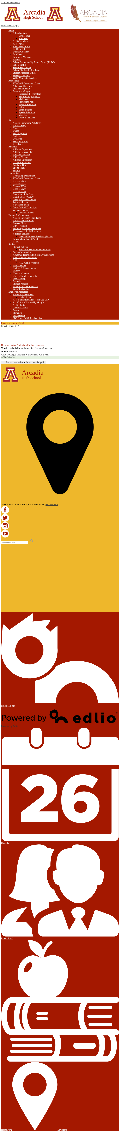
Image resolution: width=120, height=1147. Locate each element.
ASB (15, 260)
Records (16, 59)
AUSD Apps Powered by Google (28, 302)
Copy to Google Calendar (13, 354)
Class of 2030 (19, 191)
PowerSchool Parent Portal (25, 239)
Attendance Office (21, 46)
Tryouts (16, 170)
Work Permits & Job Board (25, 286)
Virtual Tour (24, 36)
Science (22, 107)
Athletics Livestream (22, 160)
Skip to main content (10, 2)
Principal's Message (22, 57)
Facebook (3, 329)
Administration (20, 33)
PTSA (16, 241)
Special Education (27, 112)
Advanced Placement (22, 86)
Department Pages (21, 91)
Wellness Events (26, 212)
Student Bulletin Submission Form (34, 249)
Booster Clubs (19, 223)
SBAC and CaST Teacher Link (27, 318)
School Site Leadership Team (26, 70)
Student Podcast (20, 284)
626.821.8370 (52, 504)
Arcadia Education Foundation (27, 218)
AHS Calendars (20, 41)
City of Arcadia (20, 226)
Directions (62, 1130)
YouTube (3, 342)
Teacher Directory (21, 75)
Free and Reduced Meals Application (36, 236)
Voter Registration (21, 289)
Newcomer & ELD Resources (27, 231)
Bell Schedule (19, 49)
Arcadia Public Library (23, 220)
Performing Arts (26, 102)
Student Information (22, 252)
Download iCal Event (38, 354)
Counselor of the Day (23, 194)
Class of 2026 (19, 181)
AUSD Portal (19, 305)
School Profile (19, 65)
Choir (15, 128)
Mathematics (24, 99)
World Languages (27, 117)
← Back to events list (13, 362)
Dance (16, 131)
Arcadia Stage (19, 125)
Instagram (3, 338)
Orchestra (17, 138)
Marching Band (20, 133)
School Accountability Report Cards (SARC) (34, 62)
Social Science (25, 109)
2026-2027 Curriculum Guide (26, 83)
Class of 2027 (19, 183)
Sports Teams (19, 168)
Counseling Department (24, 175)
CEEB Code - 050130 (23, 197)
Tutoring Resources (22, 202)
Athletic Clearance (21, 157)
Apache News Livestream (25, 257)
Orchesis (17, 136)
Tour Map (23, 38)
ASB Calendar (8, 357)
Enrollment (18, 54)
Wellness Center (20, 210)
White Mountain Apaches (24, 78)
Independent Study (21, 88)
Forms (16, 310)
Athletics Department (22, 149)
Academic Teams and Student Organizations (33, 255)
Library (16, 270)
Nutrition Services (21, 233)
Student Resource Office (24, 73)
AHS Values (18, 44)
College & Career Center (24, 199)
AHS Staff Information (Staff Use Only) (31, 299)
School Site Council (22, 67)
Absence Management (23, 294)
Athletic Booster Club (23, 152)
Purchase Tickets (20, 165)
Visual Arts (24, 115)
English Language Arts (29, 96)
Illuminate (17, 313)
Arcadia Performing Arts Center (27, 123)
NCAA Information (22, 162)
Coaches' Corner (20, 307)
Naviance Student (21, 204)
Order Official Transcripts (25, 207)
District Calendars (21, 51)
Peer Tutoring (19, 278)
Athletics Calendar (21, 154)
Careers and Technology (30, 94)
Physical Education (27, 104)
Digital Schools (26, 297)
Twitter (3, 333)
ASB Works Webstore (29, 263)
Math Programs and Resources (27, 228)
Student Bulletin (20, 247)
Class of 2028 (19, 186)
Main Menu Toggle (10, 25)
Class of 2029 (19, 189)
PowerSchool (19, 315)
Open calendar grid (35, 362)
